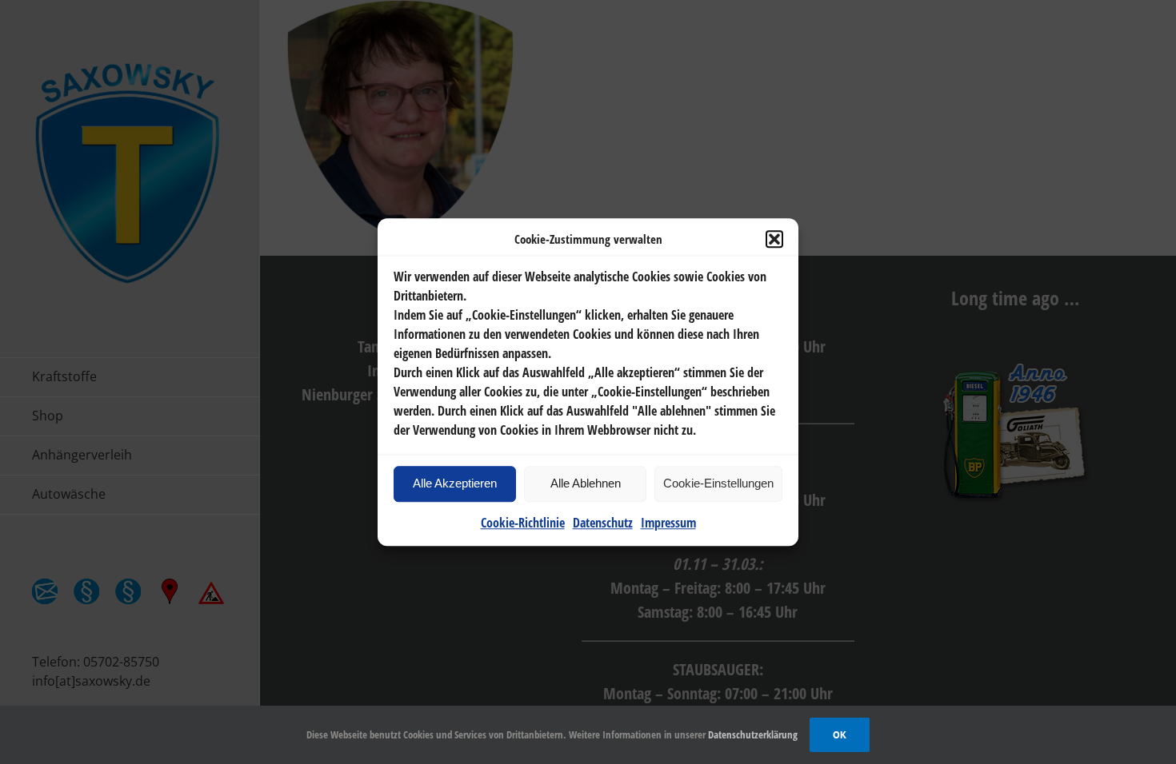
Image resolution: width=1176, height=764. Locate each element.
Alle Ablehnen (585, 483)
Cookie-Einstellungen (718, 483)
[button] (774, 240)
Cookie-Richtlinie (523, 522)
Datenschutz (603, 522)
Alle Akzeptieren (455, 483)
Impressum (668, 522)
